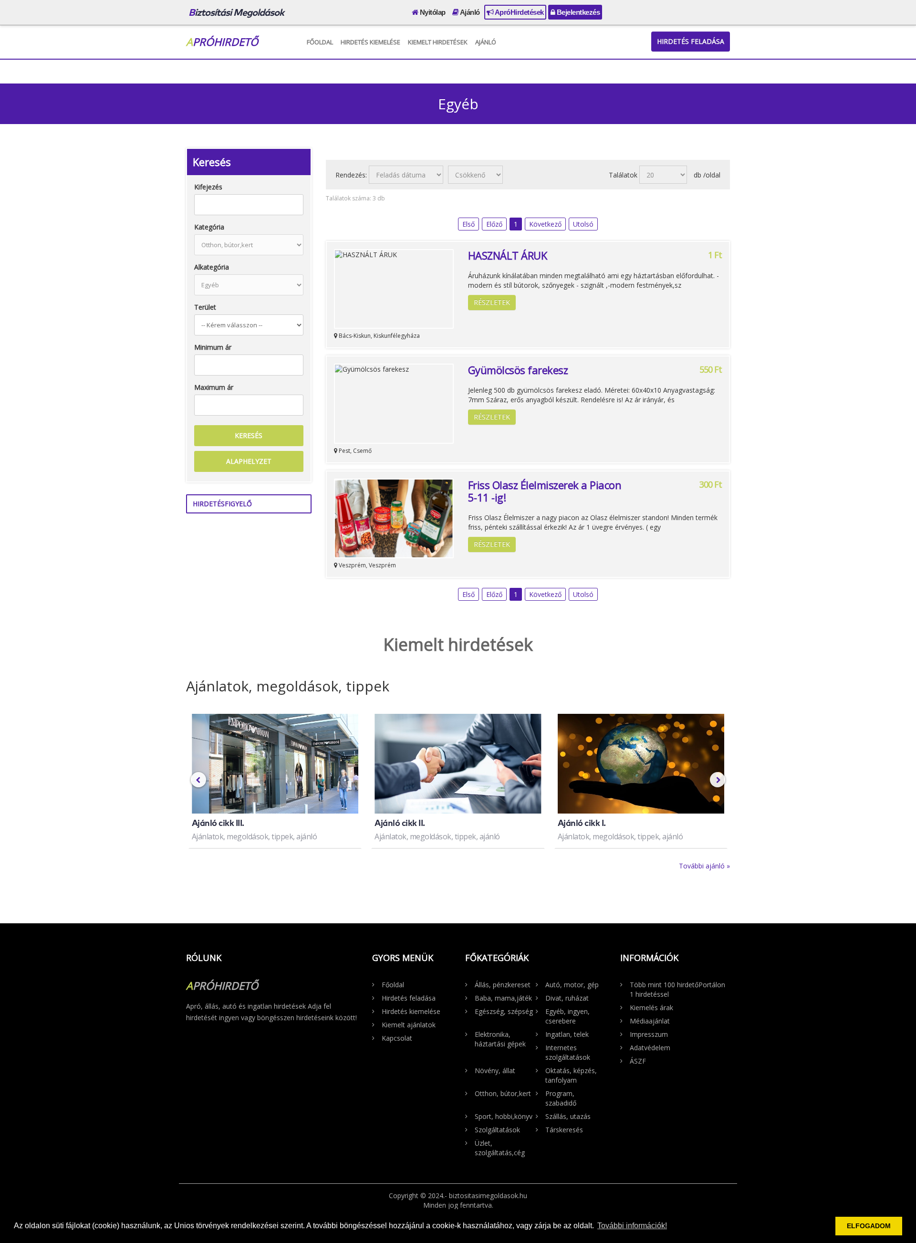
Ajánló (469, 12)
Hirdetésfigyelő (222, 503)
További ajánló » (704, 865)
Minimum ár (212, 347)
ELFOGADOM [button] (869, 1226)
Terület (205, 307)
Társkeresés (564, 1129)
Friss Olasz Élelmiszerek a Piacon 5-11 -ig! (545, 491)
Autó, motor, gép (572, 984)
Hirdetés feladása (690, 41)
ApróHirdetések (518, 12)
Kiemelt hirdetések (438, 42)
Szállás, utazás (568, 1116)
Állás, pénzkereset (503, 984)
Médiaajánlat (650, 1020)
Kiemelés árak (651, 1007)
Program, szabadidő (560, 1098)
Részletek (492, 302)
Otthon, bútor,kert (503, 1093)
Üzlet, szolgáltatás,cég (500, 1148)
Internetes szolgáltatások (567, 1052)
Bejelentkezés (577, 12)
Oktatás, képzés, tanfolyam (571, 1075)
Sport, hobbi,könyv (503, 1116)
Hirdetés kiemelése (370, 42)
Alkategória (211, 267)
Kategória (209, 226)
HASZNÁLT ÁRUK (507, 255)
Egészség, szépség (504, 1011)
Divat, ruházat (567, 998)
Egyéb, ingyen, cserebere (567, 1016)
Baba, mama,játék (503, 998)
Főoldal (320, 42)
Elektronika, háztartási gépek (500, 1039)
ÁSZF (638, 1060)
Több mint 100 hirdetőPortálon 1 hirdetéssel (677, 989)
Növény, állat (495, 1070)
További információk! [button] (632, 1226)
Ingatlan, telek (567, 1034)
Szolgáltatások (497, 1129)
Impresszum (649, 1034)
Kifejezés (208, 186)
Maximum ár (213, 387)
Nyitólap (432, 12)
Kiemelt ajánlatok (409, 1024)
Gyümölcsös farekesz (518, 370)
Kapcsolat (397, 1038)
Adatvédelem (650, 1047)
